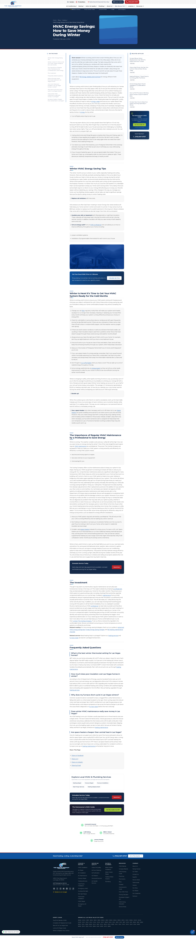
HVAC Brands (122, 866)
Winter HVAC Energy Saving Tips (55, 58)
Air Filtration (95, 875)
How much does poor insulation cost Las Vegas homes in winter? (54, 85)
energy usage (95, 101)
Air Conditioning (71, 6)
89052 (119, 920)
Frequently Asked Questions (55, 75)
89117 (124, 922)
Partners (135, 896)
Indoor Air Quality (91, 6)
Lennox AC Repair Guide (59, 928)
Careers (135, 885)
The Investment (52, 73)
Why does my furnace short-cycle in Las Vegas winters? (55, 90)
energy (82, 112)
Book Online (119, 937)
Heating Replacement (94, 787)
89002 (79, 920)
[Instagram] (60, 888)
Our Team (135, 871)
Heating (80, 6)
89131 (98, 924)
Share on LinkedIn (77, 762)
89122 (141, 922)
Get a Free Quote (135, 856)
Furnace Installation (102, 783)
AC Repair (80, 870)
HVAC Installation (82, 867)
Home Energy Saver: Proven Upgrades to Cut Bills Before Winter (138, 85)
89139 (112, 924)
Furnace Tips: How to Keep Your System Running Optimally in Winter (139, 103)
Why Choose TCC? (120, 6)
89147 (138, 924)
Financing (121, 876)
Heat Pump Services (78, 787)
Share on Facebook (77, 755)
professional (94, 606)
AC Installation (82, 873)
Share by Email (76, 765)
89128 (86, 924)
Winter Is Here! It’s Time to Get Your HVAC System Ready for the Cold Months (56, 63)
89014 (95, 920)
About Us (109, 6)
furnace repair (74, 637)
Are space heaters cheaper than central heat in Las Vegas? (56, 100)
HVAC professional (95, 224)
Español (135, 877)
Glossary (121, 884)
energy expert (95, 368)
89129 (90, 924)
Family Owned (136, 869)
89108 (106, 922)
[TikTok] (73, 888)
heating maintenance (101, 727)
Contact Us (136, 874)
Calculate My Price (114, 278)
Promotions (122, 879)
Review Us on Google (60, 892)
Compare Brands (123, 869)
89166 (94, 926)
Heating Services (82, 881)
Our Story (135, 888)
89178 (101, 926)
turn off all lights (86, 363)
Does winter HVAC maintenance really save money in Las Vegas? (54, 95)
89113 (117, 922)
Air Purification (95, 873)
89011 (87, 920)
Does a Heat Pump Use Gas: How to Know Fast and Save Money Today (139, 69)
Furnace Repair (89, 783)
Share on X (75, 759)
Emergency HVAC (83, 888)
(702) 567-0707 (140, 136)
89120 (134, 922)
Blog (59, 20)
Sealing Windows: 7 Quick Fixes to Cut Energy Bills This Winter (139, 77)
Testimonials (136, 882)
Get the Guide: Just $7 (113, 810)
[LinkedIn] (67, 888)
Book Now (117, 567)
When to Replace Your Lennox (61, 930)
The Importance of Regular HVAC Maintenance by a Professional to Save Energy (55, 69)
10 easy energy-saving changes (95, 629)
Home (54, 20)
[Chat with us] (192, 932)
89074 (123, 920)
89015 (99, 920)
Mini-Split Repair (82, 894)
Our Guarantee (136, 893)
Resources (139, 6)
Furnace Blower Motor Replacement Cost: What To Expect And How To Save (138, 60)
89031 (107, 920)
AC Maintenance (82, 875)
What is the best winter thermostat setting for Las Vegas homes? (54, 80)
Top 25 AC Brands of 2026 (59, 920)
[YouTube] (64, 888)
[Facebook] (54, 888)
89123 (79, 924)
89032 (110, 920)
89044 (115, 920)
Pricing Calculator (123, 894)
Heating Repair (77, 783)
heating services (113, 635)
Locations (131, 6)
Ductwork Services (97, 878)
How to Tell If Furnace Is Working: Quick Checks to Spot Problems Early (139, 94)
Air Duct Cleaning (96, 870)
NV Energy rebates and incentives (90, 77)
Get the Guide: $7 (139, 124)
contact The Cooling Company (82, 621)
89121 (138, 922)
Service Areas (122, 906)
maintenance (107, 595)
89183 (109, 926)
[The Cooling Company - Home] (63, 866)
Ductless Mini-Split (83, 891)
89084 (131, 920)
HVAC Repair (81, 901)
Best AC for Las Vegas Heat (60, 925)
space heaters (85, 529)
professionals (118, 589)
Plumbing (101, 6)
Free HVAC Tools (123, 892)
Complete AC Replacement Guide (62, 923)
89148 (79, 926)
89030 (103, 920)
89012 (91, 920)
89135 (105, 924)
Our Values (135, 890)
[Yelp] (70, 888)
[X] (57, 888)
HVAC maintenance (81, 446)
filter (83, 310)
